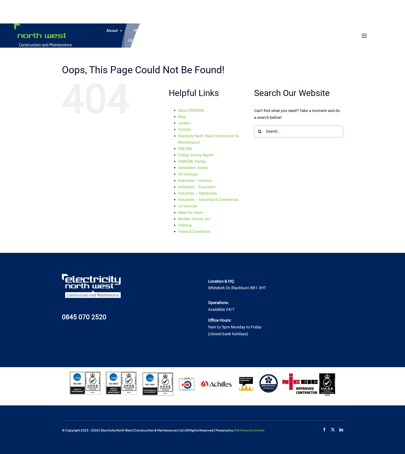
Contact (184, 129)
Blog (182, 117)
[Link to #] (364, 36)
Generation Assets (193, 167)
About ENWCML (191, 110)
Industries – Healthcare (197, 193)
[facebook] (324, 429)
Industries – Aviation (195, 180)
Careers (184, 123)
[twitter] (333, 429)
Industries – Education (196, 187)
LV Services (187, 206)
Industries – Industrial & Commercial (208, 199)
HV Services (188, 174)
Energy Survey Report (195, 155)
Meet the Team (190, 212)
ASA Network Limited (249, 430)
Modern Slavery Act (194, 219)
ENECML (185, 148)
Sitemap (185, 225)
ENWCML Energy (192, 161)
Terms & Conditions (194, 231)
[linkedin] (341, 429)
